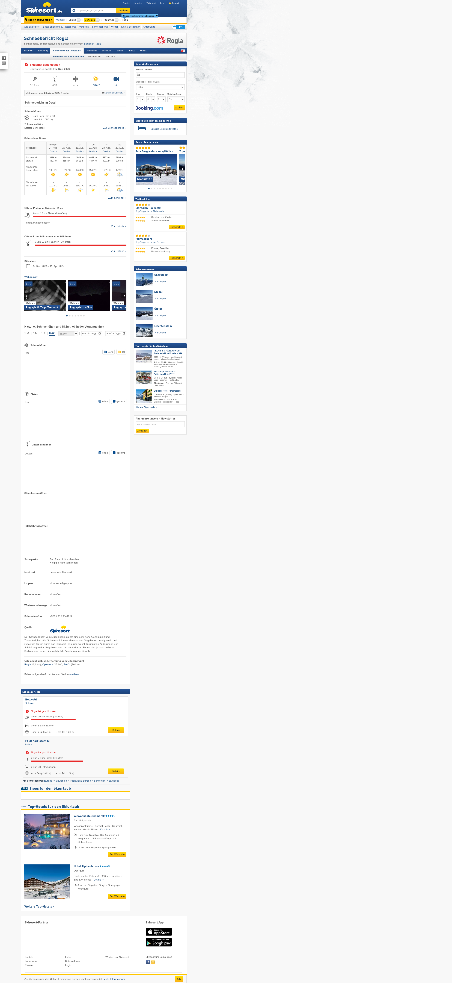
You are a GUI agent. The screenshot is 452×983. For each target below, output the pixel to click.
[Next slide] (123, 295)
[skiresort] (44, 8)
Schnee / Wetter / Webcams (67, 50)
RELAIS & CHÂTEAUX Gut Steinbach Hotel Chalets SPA (168, 352)
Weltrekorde (152, 3)
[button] (149, 108)
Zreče (67, 664)
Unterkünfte (149, 26)
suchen (179, 107)
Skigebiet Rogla (92, 43)
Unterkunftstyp (174, 94)
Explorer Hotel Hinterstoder (167, 390)
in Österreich (157, 211)
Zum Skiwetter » (117, 197)
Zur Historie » (118, 226)
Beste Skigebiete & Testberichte (59, 26)
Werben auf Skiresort (117, 957)
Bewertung (43, 50)
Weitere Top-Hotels (38, 906)
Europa (48, 780)
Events (120, 50)
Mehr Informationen (114, 979)
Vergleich (84, 26)
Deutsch (175, 3)
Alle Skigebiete (32, 26)
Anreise (131, 50)
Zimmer (160, 94)
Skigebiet (28, 50)
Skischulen (107, 50)
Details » (53, 151)
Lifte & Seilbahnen (130, 26)
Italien (28, 744)
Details (116, 730)
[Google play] (159, 945)
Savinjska (114, 780)
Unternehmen (73, 961)
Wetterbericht (94, 56)
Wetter (114, 26)
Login (68, 965)
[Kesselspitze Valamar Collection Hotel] (144, 377)
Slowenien (61, 780)
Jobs (162, 3)
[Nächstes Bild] (182, 168)
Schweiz (29, 703)
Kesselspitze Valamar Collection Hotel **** (165, 372)
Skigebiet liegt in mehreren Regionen (138, 16)
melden (73, 674)
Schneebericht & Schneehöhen (68, 56)
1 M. (27, 333)
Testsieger (127, 3)
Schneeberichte (100, 26)
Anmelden (142, 431)
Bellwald (31, 699)
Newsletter (139, 3)
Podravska (76, 780)
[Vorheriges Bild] (138, 168)
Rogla (27, 664)
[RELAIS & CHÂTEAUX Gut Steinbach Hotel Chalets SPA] (144, 356)
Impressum (31, 961)
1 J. (43, 333)
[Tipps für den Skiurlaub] (178, 27)
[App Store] (159, 936)
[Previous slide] (26, 295)
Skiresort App (155, 922)
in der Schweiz (158, 242)
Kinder (149, 94)
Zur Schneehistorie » (114, 127)
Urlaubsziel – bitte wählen (148, 82)
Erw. (138, 94)
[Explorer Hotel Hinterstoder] (144, 396)
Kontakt (143, 50)
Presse (29, 965)
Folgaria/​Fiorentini (37, 741)
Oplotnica (47, 664)
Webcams (110, 56)
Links (68, 957)
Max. (52, 332)
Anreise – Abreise (144, 70)
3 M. (35, 333)
